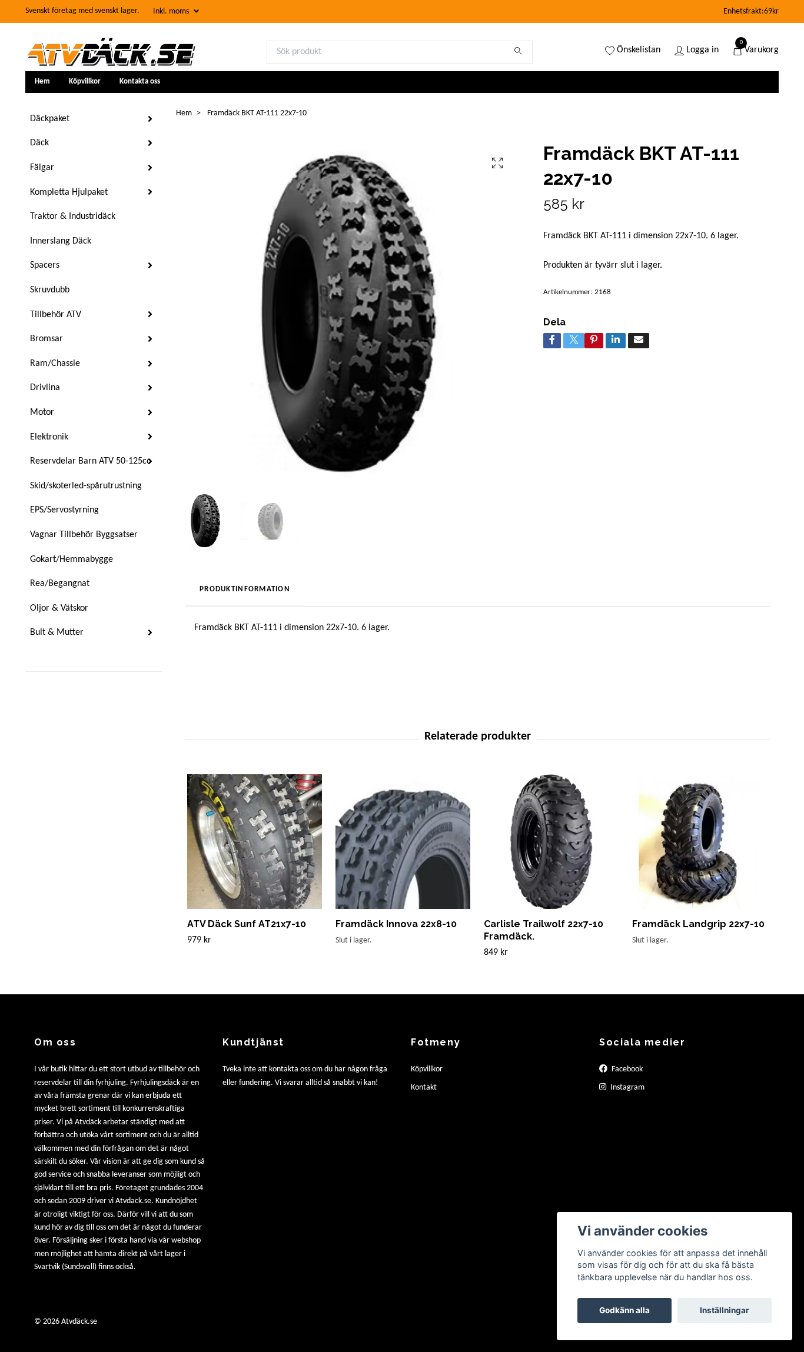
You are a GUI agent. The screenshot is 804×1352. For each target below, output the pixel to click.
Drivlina (45, 387)
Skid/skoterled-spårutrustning (86, 486)
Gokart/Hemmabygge (71, 559)
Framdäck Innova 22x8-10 (396, 924)
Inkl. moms (172, 11)
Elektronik (49, 437)
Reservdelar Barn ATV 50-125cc (90, 461)
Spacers (44, 265)
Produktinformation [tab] (245, 589)
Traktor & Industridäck (72, 216)
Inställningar (724, 1310)
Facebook (626, 1069)
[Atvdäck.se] (110, 51)
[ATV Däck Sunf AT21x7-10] (254, 841)
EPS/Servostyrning (64, 510)
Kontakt (424, 1087)
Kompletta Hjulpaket (69, 192)
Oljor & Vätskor (59, 608)
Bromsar (46, 339)
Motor (42, 412)
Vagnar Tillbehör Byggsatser (84, 535)
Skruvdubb (49, 290)
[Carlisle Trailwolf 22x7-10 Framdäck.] (551, 841)
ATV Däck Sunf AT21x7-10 (246, 924)
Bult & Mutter (57, 632)
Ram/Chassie (55, 363)
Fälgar (42, 167)
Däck (39, 143)
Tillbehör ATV (55, 314)
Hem (42, 81)
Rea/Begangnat (59, 583)
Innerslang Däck (60, 241)
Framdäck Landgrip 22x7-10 (698, 924)
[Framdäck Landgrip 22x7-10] (699, 841)
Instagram (626, 1087)
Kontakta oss (139, 81)
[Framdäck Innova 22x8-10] (402, 841)
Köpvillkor (85, 81)
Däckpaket (49, 119)
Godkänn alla (624, 1310)
